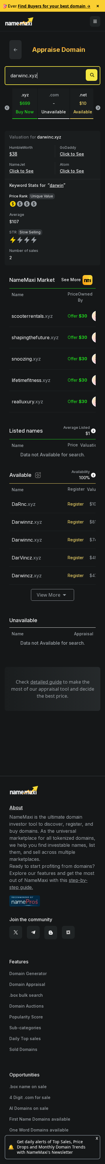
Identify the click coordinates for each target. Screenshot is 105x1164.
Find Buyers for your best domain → (54, 6)
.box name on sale (28, 1086)
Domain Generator (28, 973)
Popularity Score (26, 1016)
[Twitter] (15, 932)
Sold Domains (23, 1049)
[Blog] (50, 932)
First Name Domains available (39, 1119)
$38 (13, 154)
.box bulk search (26, 995)
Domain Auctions (26, 1005)
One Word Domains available (39, 1129)
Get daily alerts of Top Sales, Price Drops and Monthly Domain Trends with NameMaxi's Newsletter (51, 1147)
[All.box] (68, 932)
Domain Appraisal (27, 984)
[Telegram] (33, 932)
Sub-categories (25, 1027)
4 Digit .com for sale (29, 1097)
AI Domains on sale (28, 1108)
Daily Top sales (25, 1038)
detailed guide (46, 682)
